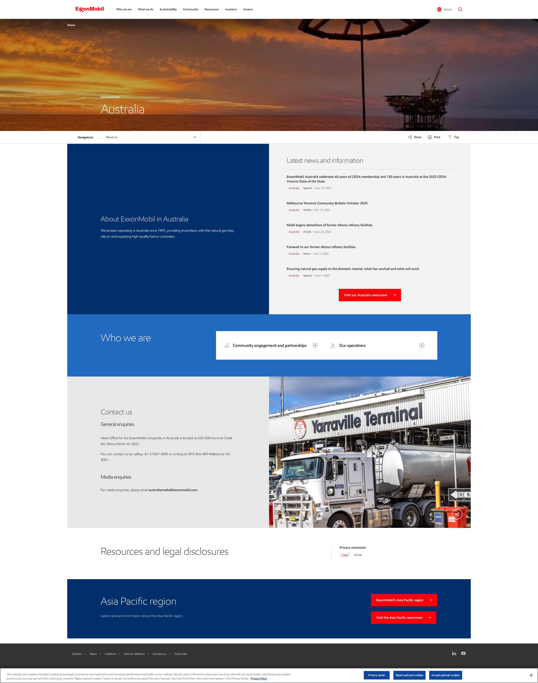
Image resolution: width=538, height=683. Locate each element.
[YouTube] (463, 653)
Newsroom (211, 9)
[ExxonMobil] (92, 9)
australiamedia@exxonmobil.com (173, 490)
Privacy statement (353, 548)
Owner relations (134, 654)
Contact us (159, 654)
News (93, 654)
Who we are (124, 9)
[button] (444, 9)
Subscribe (180, 654)
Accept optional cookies (445, 675)
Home (71, 25)
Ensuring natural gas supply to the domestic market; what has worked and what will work (353, 269)
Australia (294, 188)
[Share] (457, 514)
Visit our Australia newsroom (365, 295)
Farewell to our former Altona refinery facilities (321, 247)
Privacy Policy (259, 678)
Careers (248, 9)
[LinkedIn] (454, 653)
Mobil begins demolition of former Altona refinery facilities (329, 225)
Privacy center (376, 675)
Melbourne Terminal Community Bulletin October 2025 (327, 203)
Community (190, 9)
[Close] (531, 675)
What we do (145, 9)
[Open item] (315, 345)
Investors (231, 9)
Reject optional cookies (409, 675)
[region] (269, 675)
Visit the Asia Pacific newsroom (399, 618)
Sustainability (168, 9)
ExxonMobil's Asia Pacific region (399, 600)
